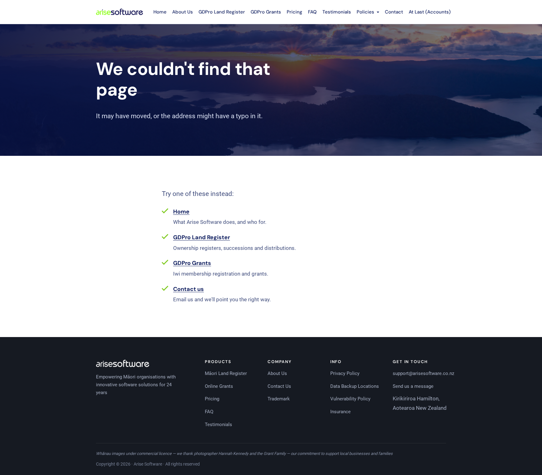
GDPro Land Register (222, 12)
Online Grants (219, 386)
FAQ (312, 12)
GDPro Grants (266, 12)
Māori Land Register (226, 373)
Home (160, 12)
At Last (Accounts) (430, 12)
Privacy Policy (344, 373)
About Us (182, 12)
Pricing (294, 12)
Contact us (188, 289)
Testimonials (336, 12)
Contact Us (279, 386)
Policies (366, 12)
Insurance (340, 411)
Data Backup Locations (354, 386)
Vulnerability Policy (350, 399)
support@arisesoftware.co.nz (423, 373)
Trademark (279, 399)
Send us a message (413, 386)
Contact (394, 12)
